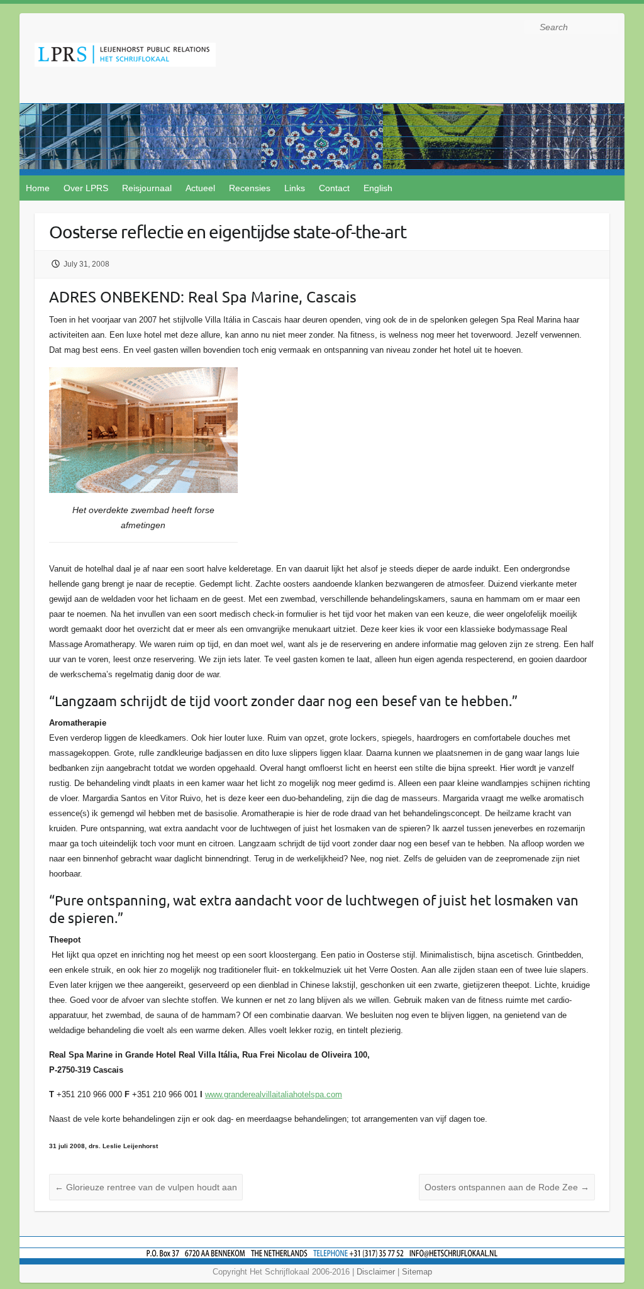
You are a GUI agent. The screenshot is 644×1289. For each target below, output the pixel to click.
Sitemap (417, 1271)
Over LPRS (86, 188)
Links (294, 188)
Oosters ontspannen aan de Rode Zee (507, 1187)
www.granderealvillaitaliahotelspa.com (273, 1094)
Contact (334, 188)
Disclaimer (376, 1271)
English (378, 188)
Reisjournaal (147, 188)
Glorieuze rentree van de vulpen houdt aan (146, 1187)
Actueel (200, 188)
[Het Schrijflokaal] (125, 57)
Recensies (249, 188)
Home (38, 188)
